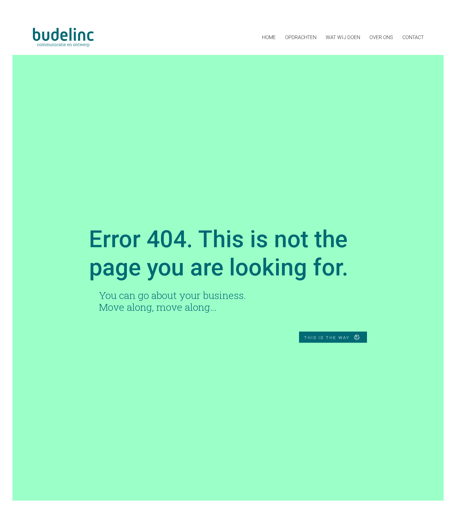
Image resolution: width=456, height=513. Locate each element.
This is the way (328, 337)
